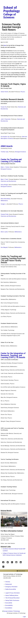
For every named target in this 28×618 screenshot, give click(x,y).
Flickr (3, 566)
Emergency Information (11, 586)
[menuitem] (15, 593)
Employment (8, 584)
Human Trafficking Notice (11, 595)
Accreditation (8, 608)
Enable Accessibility (10, 589)
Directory (7, 581)
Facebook (3, 561)
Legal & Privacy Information (12, 593)
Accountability (9, 605)
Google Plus (12, 561)
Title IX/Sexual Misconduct (12, 598)
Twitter (8, 561)
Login (24, 616)
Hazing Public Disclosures (12, 600)
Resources (21, 571)
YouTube (16, 561)
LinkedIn (21, 561)
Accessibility (8, 603)
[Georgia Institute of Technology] (6, 1)
